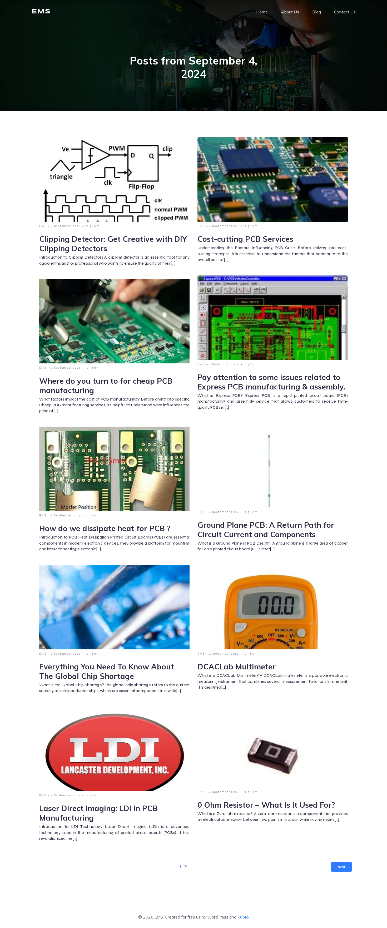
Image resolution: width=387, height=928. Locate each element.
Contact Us (345, 11)
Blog (316, 11)
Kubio (243, 917)
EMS (42, 226)
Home (262, 11)
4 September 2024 (66, 226)
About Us (290, 11)
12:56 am (92, 226)
